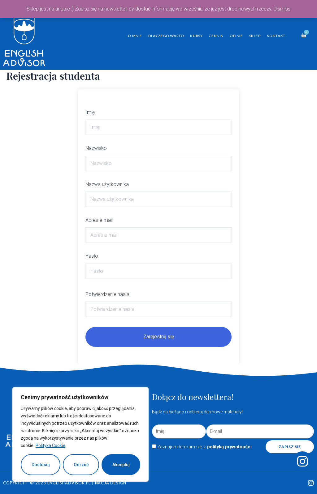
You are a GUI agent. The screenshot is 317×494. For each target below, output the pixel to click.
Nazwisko (96, 148)
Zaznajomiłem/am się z (204, 447)
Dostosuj (41, 464)
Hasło (91, 256)
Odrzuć (81, 464)
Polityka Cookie (50, 445)
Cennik (216, 35)
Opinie (236, 35)
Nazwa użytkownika (107, 184)
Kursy (196, 35)
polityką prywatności (229, 447)
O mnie (135, 35)
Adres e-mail (99, 220)
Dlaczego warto (166, 35)
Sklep (255, 35)
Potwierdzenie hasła (107, 294)
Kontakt (276, 35)
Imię (90, 112)
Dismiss (282, 9)
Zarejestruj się (158, 337)
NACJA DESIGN (111, 482)
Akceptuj (121, 464)
